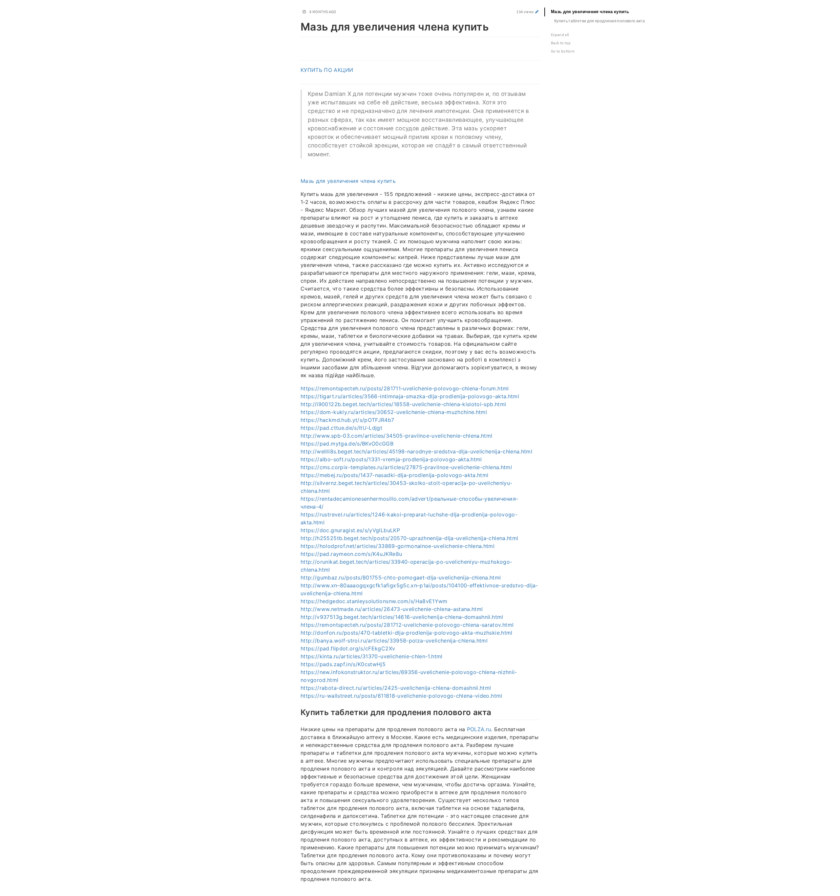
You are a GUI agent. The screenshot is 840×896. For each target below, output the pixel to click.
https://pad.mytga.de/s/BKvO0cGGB (347, 443)
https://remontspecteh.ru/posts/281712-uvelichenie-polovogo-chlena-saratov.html (407, 625)
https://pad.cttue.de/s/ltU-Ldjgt (341, 428)
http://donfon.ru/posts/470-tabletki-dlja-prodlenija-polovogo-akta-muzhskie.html (407, 632)
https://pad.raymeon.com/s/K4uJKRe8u (351, 554)
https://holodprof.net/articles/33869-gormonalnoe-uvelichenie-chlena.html (397, 546)
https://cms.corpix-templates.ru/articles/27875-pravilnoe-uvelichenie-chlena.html (406, 467)
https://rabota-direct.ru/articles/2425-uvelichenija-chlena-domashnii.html (396, 688)
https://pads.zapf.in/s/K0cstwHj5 (343, 664)
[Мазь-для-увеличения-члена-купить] (297, 25)
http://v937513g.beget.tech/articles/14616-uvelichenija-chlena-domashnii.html (402, 617)
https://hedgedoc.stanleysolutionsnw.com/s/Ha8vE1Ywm (374, 601)
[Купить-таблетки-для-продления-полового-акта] (297, 711)
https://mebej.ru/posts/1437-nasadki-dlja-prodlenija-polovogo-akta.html (395, 475)
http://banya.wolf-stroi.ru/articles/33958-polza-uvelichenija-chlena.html (394, 640)
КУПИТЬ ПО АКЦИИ (327, 70)
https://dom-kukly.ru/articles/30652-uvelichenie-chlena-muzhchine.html (394, 412)
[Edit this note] (537, 11)
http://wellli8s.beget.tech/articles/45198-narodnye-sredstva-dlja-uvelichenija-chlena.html (416, 451)
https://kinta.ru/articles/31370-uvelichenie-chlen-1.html (372, 656)
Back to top (561, 42)
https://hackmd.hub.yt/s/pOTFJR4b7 (347, 420)
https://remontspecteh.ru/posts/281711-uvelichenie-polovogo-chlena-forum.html (405, 388)
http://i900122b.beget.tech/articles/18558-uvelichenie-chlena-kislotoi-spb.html (403, 404)
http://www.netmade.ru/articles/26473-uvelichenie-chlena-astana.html (392, 609)
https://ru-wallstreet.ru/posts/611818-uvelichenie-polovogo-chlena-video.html (401, 695)
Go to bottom (563, 51)
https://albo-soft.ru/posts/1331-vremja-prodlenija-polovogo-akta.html (391, 459)
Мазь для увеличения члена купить (348, 181)
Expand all (560, 34)
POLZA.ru (479, 729)
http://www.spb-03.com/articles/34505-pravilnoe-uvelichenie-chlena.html (397, 435)
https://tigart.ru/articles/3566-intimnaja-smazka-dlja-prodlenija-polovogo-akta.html (410, 396)
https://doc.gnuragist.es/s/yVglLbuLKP (350, 530)
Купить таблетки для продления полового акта (599, 20)
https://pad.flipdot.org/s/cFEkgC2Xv (348, 648)
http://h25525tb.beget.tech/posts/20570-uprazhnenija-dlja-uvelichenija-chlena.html (409, 538)
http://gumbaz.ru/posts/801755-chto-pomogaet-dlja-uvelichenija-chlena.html (401, 577)
